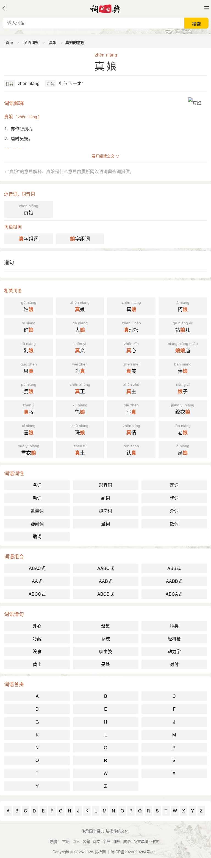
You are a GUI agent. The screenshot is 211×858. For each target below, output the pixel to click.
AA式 (37, 581)
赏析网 (100, 851)
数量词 (37, 511)
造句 (9, 262)
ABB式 (174, 568)
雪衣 (28, 450)
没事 (37, 651)
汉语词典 (31, 42)
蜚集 (105, 626)
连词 (174, 485)
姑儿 (183, 327)
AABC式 (105, 568)
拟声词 (105, 511)
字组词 (28, 238)
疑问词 (37, 524)
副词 (105, 498)
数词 (174, 524)
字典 (106, 841)
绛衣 (182, 409)
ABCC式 (37, 594)
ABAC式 (37, 568)
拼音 (9, 83)
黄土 (37, 664)
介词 (174, 511)
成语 (127, 841)
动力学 (174, 651)
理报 (131, 327)
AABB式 (174, 581)
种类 (174, 626)
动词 (37, 498)
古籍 (66, 841)
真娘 (53, 42)
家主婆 (105, 651)
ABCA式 (174, 594)
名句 (86, 841)
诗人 (76, 841)
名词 (37, 485)
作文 (155, 841)
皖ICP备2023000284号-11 (133, 851)
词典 (117, 841)
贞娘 (28, 210)
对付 (174, 664)
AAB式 (105, 581)
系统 (105, 638)
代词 (174, 498)
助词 (37, 536)
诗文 (96, 841)
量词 (105, 524)
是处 (105, 664)
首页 (9, 42)
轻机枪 (174, 638)
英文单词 (141, 841)
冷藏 (37, 638)
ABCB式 (105, 594)
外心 (37, 626)
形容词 (105, 485)
